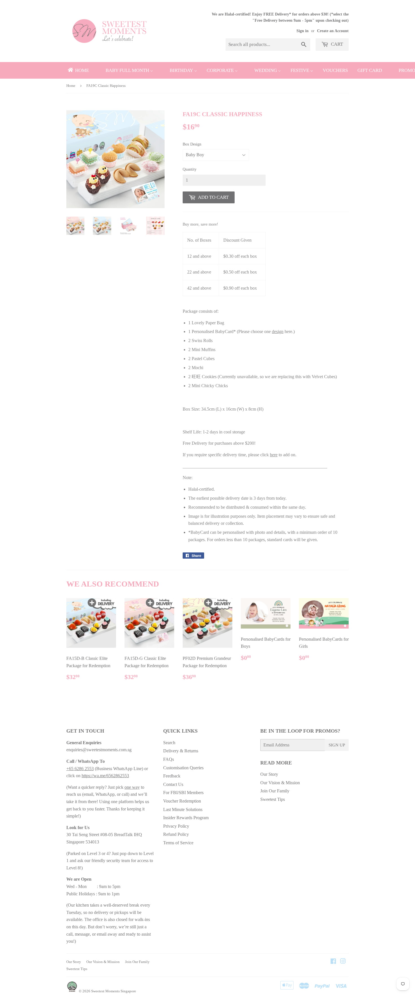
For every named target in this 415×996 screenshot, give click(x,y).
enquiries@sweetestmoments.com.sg (99, 749)
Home (70, 85)
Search (169, 742)
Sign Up (337, 745)
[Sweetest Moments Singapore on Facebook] (333, 961)
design (277, 331)
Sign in (302, 31)
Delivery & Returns (180, 750)
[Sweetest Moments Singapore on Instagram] (343, 961)
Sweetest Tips (272, 799)
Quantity (189, 169)
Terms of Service (178, 842)
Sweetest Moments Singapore (113, 991)
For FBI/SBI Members (183, 792)
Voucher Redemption (182, 801)
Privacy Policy (176, 826)
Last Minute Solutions (182, 809)
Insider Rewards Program (186, 817)
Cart (336, 44)
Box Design (192, 144)
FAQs (168, 759)
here (274, 454)
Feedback (171, 776)
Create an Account (333, 31)
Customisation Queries (183, 767)
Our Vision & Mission (280, 782)
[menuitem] (78, 70)
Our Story (269, 774)
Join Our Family (274, 790)
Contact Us (173, 784)
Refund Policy (176, 834)
